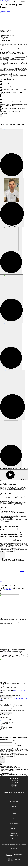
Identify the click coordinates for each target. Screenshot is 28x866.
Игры (14, 818)
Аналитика (14, 806)
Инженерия (14, 816)
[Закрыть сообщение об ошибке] (14, 551)
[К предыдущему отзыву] (0, 128)
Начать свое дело (14, 830)
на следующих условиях (9, 546)
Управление (16, 1)
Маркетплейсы (14, 828)
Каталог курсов (9, 1)
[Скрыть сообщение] (1, 559)
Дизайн (14, 803)
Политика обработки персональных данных (14, 792)
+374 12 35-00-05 (14, 778)
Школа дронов (14, 820)
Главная (2, 1)
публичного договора (15, 548)
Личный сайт (20, 657)
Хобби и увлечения (14, 823)
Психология (14, 833)
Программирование (14, 801)
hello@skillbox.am (14, 782)
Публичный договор (14, 789)
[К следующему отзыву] (1, 128)
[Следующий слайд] (1, 480)
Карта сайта (14, 794)
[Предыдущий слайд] (0, 480)
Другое (14, 838)
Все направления (14, 798)
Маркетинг (14, 808)
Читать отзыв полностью (6, 697)
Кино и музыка (14, 825)
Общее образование (14, 835)
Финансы (14, 813)
